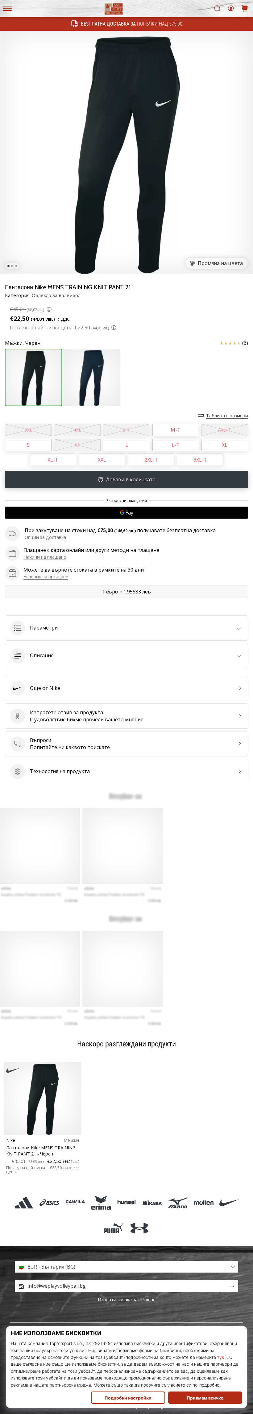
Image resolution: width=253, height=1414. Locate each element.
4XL (77, 429)
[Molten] (203, 1202)
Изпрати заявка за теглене (127, 1299)
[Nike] (229, 1202)
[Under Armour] (139, 1228)
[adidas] (24, 1202)
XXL (102, 459)
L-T (176, 445)
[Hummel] (126, 1202)
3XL (28, 429)
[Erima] (101, 1202)
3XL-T (200, 459)
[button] (126, 628)
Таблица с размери (227, 415)
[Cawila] (75, 1202)
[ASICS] (49, 1202)
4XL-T (224, 429)
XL (224, 445)
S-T (126, 429)
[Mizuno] (178, 1202)
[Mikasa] (152, 1202)
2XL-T (151, 459)
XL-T (53, 459)
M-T (175, 429)
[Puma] (113, 1228)
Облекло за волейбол (56, 295)
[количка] (244, 9)
